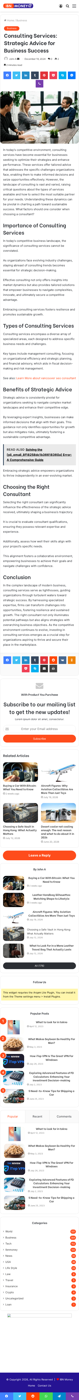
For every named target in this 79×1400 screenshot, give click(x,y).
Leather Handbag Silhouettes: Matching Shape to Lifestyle (51, 896)
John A (12, 58)
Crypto (9, 1292)
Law (8, 1274)
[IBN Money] (18, 6)
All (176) (39, 965)
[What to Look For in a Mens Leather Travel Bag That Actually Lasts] (13, 951)
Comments (64, 1116)
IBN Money (66, 1379)
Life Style (11, 1267)
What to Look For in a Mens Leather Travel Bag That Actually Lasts (52, 947)
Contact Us (44, 1385)
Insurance (11, 1286)
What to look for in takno (51, 1022)
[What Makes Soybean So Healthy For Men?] (13, 1044)
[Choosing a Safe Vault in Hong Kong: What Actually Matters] (20, 813)
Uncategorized (14, 1298)
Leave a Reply (40, 855)
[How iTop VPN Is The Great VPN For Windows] (13, 1061)
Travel (9, 1280)
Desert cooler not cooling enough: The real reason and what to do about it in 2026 (57, 831)
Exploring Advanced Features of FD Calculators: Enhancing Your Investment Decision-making (51, 1076)
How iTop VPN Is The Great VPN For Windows (51, 1057)
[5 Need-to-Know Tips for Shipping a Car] (13, 1096)
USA (8, 1261)
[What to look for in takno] (13, 1027)
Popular (12, 1116)
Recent (37, 1116)
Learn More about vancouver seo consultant (46, 378)
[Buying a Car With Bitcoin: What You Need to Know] (20, 772)
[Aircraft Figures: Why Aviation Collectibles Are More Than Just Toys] (58, 772)
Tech (8, 1243)
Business (21, 20)
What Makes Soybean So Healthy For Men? (51, 1040)
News (8, 1255)
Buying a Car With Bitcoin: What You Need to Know (19, 787)
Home (10, 20)
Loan (8, 1304)
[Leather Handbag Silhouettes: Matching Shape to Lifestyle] (13, 900)
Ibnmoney (11, 1249)
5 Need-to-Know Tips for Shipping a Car (51, 1092)
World (8, 1231)
